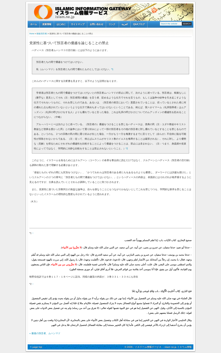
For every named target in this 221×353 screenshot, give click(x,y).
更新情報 (46, 24)
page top (37, 347)
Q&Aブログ (139, 24)
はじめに (61, 24)
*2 (127, 148)
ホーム (33, 24)
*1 (112, 69)
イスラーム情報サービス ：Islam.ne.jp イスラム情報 (110, 12)
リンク (110, 24)
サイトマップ (77, 24)
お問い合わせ (96, 24)
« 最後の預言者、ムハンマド (44, 333)
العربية (125, 24)
